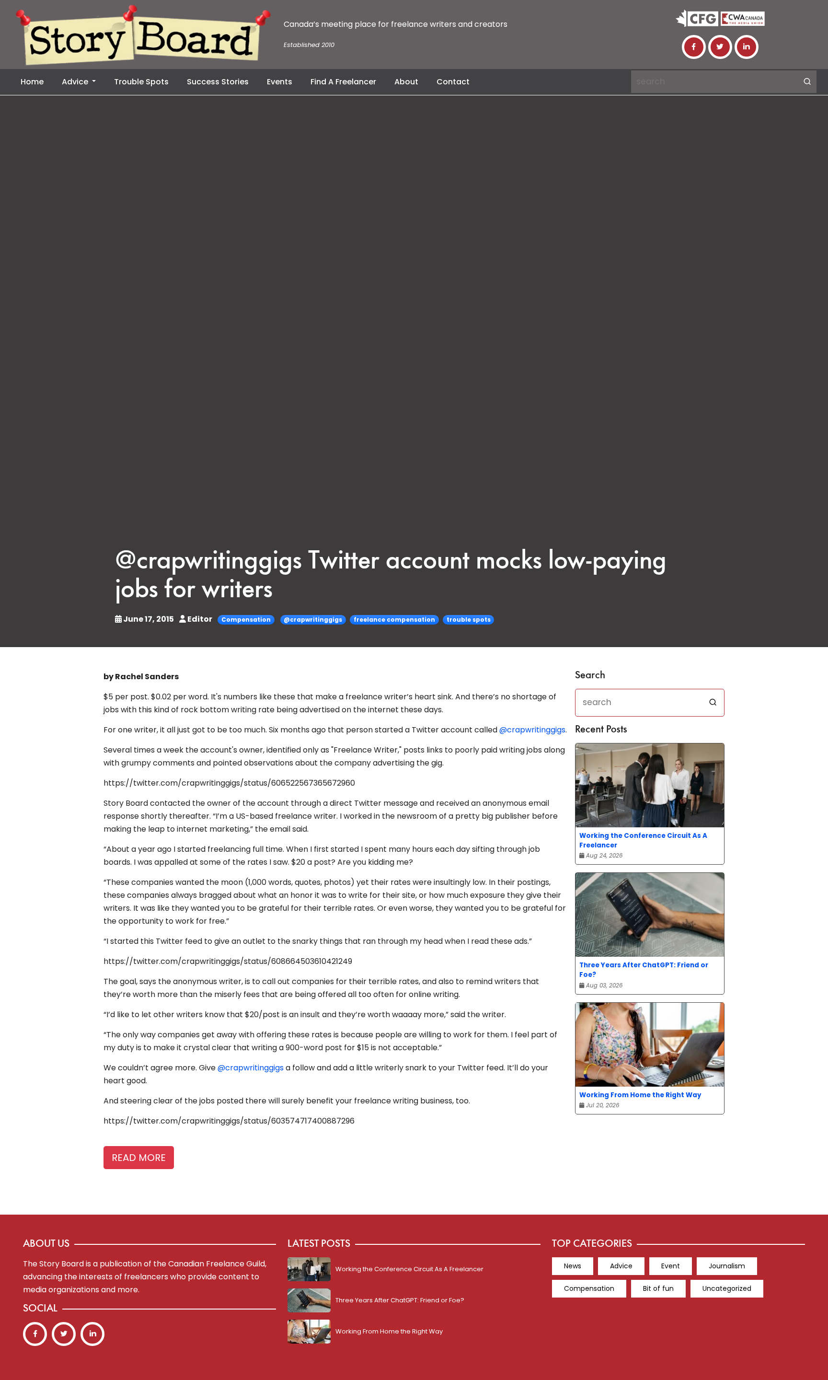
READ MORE (139, 1157)
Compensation (246, 619)
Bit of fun (658, 1288)
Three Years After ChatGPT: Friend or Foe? (643, 970)
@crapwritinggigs (313, 619)
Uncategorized (726, 1288)
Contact (453, 81)
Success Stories (218, 81)
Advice (76, 81)
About (406, 81)
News (572, 1266)
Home (32, 81)
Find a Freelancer (343, 81)
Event (670, 1266)
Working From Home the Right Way (640, 1095)
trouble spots (469, 619)
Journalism (727, 1266)
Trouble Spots (141, 81)
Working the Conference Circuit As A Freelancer (643, 840)
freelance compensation (394, 619)
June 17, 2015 (148, 619)
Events (279, 81)
